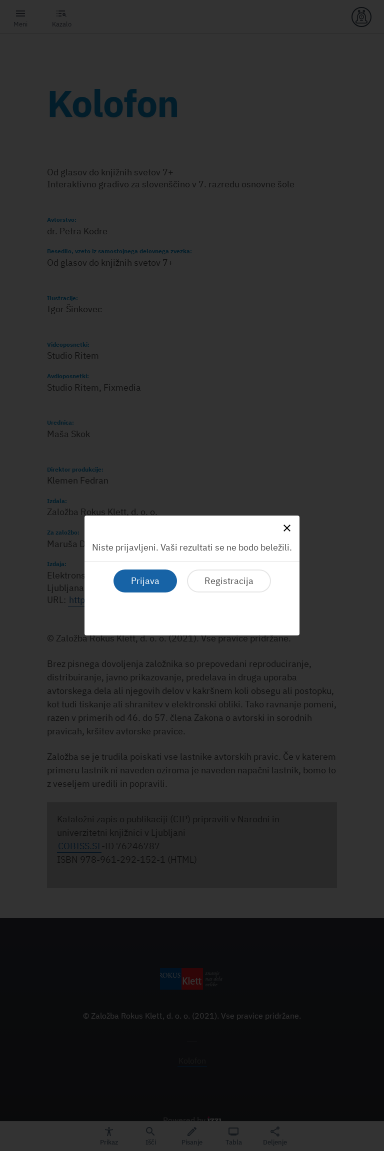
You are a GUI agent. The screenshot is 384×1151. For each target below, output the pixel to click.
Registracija (229, 580)
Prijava (145, 580)
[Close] (287, 528)
